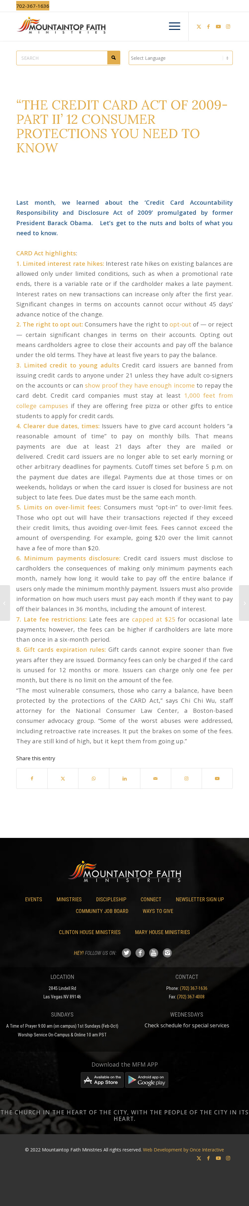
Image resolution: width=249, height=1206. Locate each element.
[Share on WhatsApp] (93, 778)
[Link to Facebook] (208, 26)
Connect (151, 899)
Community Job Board (102, 911)
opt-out (180, 324)
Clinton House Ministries (90, 932)
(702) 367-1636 (194, 988)
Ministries (69, 899)
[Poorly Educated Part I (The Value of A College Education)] (5, 603)
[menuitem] (171, 26)
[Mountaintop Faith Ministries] (124, 26)
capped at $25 (153, 619)
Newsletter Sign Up (200, 899)
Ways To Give (158, 911)
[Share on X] (63, 778)
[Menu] (171, 26)
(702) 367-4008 (191, 996)
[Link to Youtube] (218, 26)
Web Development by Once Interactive (183, 1150)
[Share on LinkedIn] (124, 778)
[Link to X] (199, 26)
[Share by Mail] (155, 778)
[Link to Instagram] (228, 26)
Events (33, 899)
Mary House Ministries (162, 932)
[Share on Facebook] (32, 778)
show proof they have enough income (140, 385)
